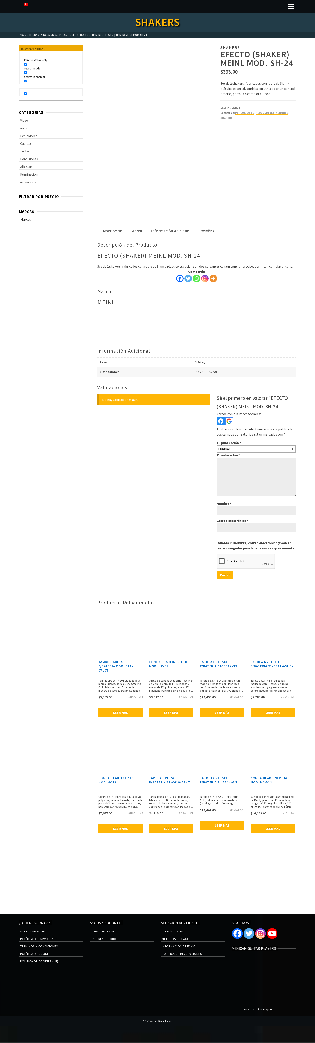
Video (24, 120)
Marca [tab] (136, 230)
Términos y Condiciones (39, 946)
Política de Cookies (36, 954)
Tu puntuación (229, 443)
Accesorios (28, 182)
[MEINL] (236, 140)
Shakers (226, 118)
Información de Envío (179, 946)
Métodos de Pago (176, 939)
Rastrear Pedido (104, 939)
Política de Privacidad (38, 939)
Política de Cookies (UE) (39, 961)
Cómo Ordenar (102, 931)
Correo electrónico (233, 521)
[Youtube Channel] (272, 933)
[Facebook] (180, 278)
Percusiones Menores (272, 112)
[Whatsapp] (196, 278)
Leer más (120, 712)
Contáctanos (172, 931)
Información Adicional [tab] (170, 230)
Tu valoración (228, 455)
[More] (213, 278)
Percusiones (244, 112)
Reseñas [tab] (206, 230)
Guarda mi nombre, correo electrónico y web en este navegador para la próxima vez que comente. (256, 545)
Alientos (26, 166)
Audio (24, 128)
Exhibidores (28, 136)
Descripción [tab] (111, 230)
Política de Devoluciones (182, 954)
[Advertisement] (196, 195)
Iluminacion (29, 174)
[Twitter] (188, 278)
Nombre (224, 503)
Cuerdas (26, 143)
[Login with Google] (229, 421)
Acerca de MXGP (32, 931)
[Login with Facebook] (221, 421)
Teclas (25, 151)
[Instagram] (205, 278)
